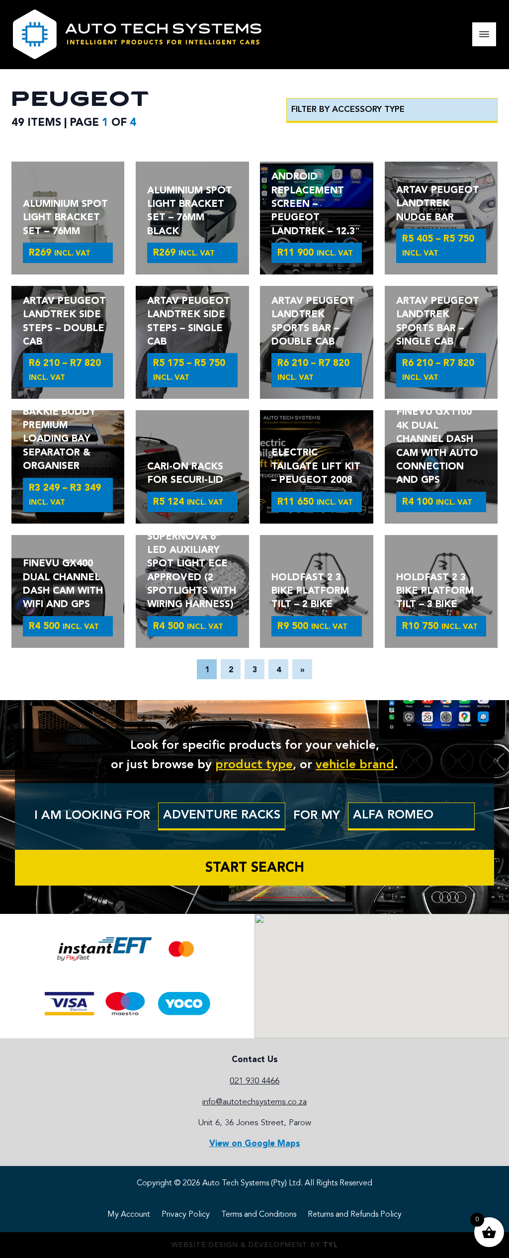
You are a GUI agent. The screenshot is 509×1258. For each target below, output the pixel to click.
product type (254, 765)
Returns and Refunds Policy (355, 1215)
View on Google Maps (254, 1144)
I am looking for (92, 816)
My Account (128, 1215)
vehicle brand (355, 765)
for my (316, 816)
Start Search (254, 868)
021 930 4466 (254, 1081)
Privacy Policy (186, 1215)
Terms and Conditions (258, 1215)
